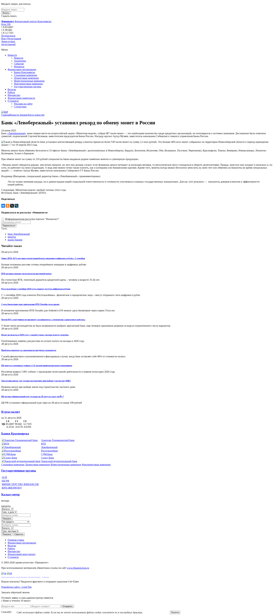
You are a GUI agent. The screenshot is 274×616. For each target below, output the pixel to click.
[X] (12, 206)
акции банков (15, 239)
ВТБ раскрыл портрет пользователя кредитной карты (26, 273)
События (19, 63)
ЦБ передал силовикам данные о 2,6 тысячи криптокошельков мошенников (36, 365)
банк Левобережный (19, 234)
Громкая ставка (16, 540)
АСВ (4, 477)
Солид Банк (47, 457)
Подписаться (8, 35)
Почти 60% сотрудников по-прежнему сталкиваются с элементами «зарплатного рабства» (43, 319)
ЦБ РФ (5, 480)
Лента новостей (35, 115)
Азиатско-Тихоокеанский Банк (58, 440)
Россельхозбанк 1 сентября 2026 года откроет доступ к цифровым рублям (35, 289)
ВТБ (43, 443)
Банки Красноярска (24, 72)
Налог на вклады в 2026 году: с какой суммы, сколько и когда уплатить (35, 335)
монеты (12, 236)
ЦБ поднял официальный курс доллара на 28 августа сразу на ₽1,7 (32, 396)
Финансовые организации (22, 69)
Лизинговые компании (26, 78)
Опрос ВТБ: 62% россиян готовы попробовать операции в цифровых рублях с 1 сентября (43, 258)
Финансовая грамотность (21, 98)
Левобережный (49, 447)
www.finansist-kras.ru (78, 568)
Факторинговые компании (28, 83)
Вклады (12, 89)
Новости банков (18, 115)
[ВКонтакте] (3, 206)
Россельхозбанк (49, 450)
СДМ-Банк (47, 454)
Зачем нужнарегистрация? (8, 43)
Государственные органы (27, 86)
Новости (12, 55)
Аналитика (20, 60)
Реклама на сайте (23, 103)
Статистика (20, 106)
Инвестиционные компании (29, 81)
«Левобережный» (16, 133)
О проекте (13, 101)
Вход (4, 38)
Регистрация (14, 38)
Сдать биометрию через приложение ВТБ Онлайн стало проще (30, 304)
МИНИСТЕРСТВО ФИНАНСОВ (20, 484)
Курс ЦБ (5, 24)
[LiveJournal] (16, 206)
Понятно (175, 612)
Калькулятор (10, 494)
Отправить (67, 606)
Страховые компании (25, 75)
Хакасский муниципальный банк (59, 461)
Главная (5, 115)
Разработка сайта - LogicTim (16, 587)
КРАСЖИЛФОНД (12, 487)
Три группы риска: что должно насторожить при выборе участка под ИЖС (36, 381)
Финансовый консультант (22, 554)
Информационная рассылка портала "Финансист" (31, 219)
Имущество (14, 95)
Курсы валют (10, 411)
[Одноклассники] (8, 206)
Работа (11, 92)
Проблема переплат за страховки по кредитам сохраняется (28, 350)
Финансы (19, 66)
